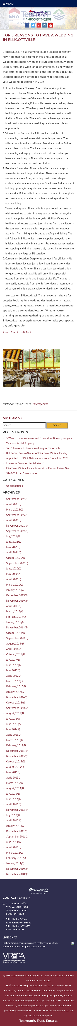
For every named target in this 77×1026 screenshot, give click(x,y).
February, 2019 (16, 617)
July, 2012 (13, 815)
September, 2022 (17, 515)
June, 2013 (13, 799)
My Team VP (12, 418)
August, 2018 (15, 644)
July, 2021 (13, 536)
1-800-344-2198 (38, 19)
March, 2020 (14, 585)
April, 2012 (13, 820)
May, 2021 (13, 547)
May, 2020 (13, 574)
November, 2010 (17, 874)
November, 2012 (17, 810)
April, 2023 (13, 504)
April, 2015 (13, 778)
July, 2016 (13, 719)
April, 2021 (13, 552)
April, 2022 (13, 520)
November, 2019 (17, 601)
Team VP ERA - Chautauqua (38, 13)
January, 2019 (15, 622)
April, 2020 (13, 579)
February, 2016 (16, 745)
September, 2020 (17, 563)
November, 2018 (17, 628)
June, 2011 (13, 842)
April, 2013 (13, 804)
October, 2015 (15, 762)
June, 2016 (13, 724)
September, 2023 (17, 499)
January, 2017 (15, 692)
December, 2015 (17, 751)
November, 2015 (17, 756)
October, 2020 (15, 558)
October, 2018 (15, 633)
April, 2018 (13, 649)
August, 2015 (15, 767)
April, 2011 (13, 847)
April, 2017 (13, 676)
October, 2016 (15, 703)
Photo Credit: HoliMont (17, 332)
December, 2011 (17, 831)
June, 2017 (13, 665)
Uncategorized (40, 404)
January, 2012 (15, 826)
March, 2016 (14, 740)
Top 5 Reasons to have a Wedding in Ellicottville (33, 448)
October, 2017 (15, 654)
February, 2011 (16, 858)
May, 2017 (13, 670)
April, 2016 (13, 735)
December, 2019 (17, 595)
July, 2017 (13, 660)
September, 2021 (17, 531)
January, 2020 (15, 590)
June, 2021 (13, 542)
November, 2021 (17, 526)
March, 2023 (14, 510)
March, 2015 (14, 783)
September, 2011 (17, 837)
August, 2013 (15, 788)
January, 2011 (15, 863)
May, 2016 (13, 729)
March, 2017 (14, 681)
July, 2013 (13, 794)
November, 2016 (17, 697)
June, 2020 (13, 569)
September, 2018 (17, 638)
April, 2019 (13, 606)
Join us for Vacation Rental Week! (25, 463)
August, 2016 (15, 713)
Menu (9, 3)
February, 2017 (16, 686)
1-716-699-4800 (15, 929)
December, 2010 (17, 869)
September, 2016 (17, 708)
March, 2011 (14, 853)
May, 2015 (13, 772)
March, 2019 (14, 611)
